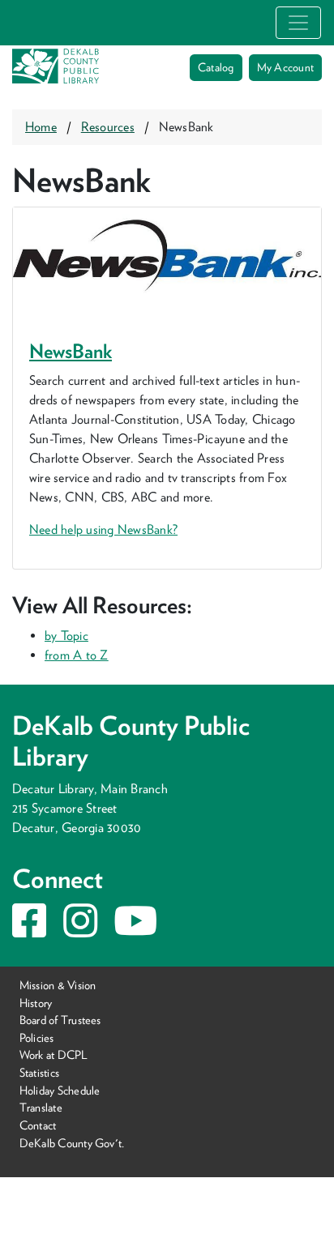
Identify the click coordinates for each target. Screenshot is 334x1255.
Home (41, 126)
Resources (108, 126)
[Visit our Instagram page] (80, 930)
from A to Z (77, 655)
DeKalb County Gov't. (72, 1142)
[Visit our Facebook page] (29, 930)
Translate (40, 1107)
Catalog (216, 67)
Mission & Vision (57, 985)
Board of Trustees (60, 1020)
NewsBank (70, 351)
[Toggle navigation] (298, 22)
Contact (38, 1125)
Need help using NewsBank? (103, 529)
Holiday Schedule (60, 1090)
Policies (36, 1037)
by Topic (66, 635)
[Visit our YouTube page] (135, 930)
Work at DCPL (53, 1054)
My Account (285, 67)
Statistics (39, 1072)
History (36, 1003)
